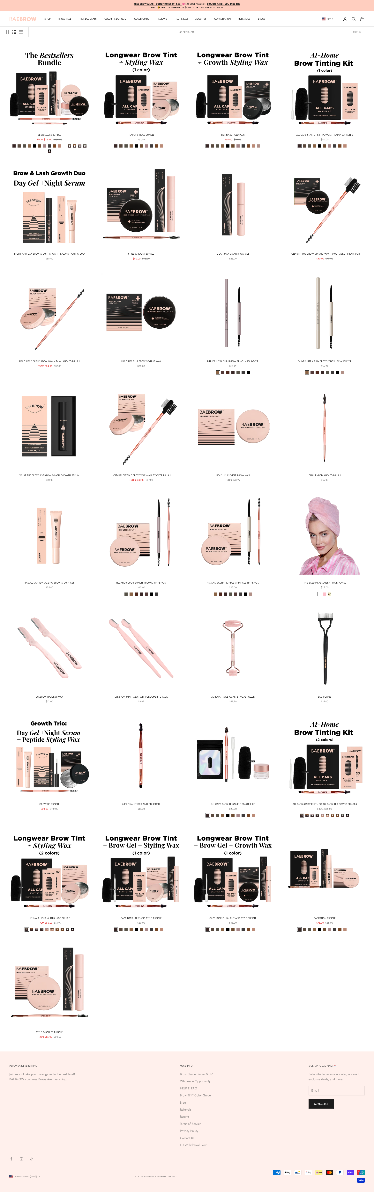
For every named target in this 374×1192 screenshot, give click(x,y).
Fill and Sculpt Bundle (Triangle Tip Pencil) (233, 583)
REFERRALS (244, 19)
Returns (184, 1116)
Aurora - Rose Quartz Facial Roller (233, 697)
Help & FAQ (181, 19)
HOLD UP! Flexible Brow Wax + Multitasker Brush (141, 475)
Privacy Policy (189, 1131)
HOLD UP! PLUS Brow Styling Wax (141, 361)
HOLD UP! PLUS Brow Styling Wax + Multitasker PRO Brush (325, 254)
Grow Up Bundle (49, 804)
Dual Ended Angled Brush (325, 475)
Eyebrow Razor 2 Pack (49, 697)
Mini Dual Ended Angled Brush (141, 804)
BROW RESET (65, 19)
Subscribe (321, 1104)
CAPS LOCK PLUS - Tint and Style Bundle (233, 918)
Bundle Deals (88, 19)
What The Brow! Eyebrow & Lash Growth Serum (49, 475)
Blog (183, 1102)
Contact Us (187, 1138)
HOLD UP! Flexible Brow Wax (233, 475)
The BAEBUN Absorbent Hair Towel (325, 583)
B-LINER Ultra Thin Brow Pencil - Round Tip (232, 361)
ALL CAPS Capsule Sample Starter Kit (233, 804)
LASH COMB (324, 697)
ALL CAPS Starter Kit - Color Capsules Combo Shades (325, 804)
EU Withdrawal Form (193, 1145)
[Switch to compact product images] (21, 32)
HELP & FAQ (188, 1088)
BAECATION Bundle (325, 918)
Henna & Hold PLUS (233, 135)
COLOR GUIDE (141, 19)
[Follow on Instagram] (21, 1159)
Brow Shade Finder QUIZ (196, 1074)
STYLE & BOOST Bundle (141, 254)
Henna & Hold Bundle (141, 135)
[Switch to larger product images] (7, 32)
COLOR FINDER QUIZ (115, 19)
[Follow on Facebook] (11, 1159)
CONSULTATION (222, 19)
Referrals (185, 1109)
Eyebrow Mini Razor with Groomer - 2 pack (141, 697)
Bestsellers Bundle (49, 135)
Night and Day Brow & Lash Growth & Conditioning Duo (49, 254)
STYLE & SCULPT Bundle (49, 1032)
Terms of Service (190, 1124)
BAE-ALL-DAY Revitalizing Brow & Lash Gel (49, 583)
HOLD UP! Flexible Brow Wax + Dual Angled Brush (49, 361)
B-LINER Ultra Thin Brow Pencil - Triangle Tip (325, 361)
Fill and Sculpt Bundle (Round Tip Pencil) (141, 583)
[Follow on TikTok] (32, 1159)
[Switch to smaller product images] (14, 32)
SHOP (47, 19)
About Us (200, 19)
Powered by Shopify (166, 1176)
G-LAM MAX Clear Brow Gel (233, 254)
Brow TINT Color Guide (195, 1095)
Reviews (162, 19)
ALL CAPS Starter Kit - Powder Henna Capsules (324, 135)
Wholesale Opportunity (195, 1081)
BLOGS (261, 19)
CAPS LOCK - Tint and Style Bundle (141, 918)
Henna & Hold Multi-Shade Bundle (49, 918)
